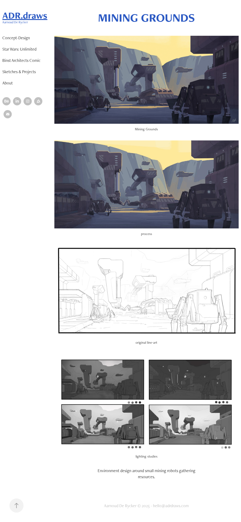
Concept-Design (16, 37)
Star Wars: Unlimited (19, 49)
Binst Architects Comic (21, 60)
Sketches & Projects (19, 71)
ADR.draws (24, 15)
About (7, 83)
